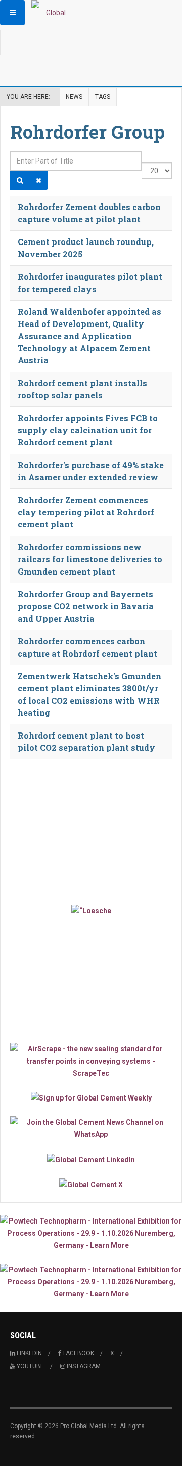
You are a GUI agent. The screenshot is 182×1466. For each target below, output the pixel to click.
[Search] (20, 180)
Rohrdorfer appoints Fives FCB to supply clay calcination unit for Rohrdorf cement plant (88, 430)
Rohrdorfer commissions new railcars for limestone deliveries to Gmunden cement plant (90, 559)
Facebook (78, 1353)
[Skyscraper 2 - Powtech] (91, 1282)
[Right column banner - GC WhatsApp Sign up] (91, 1128)
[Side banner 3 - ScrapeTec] (91, 1061)
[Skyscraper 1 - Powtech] (91, 1233)
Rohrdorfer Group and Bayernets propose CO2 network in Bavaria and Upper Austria (86, 606)
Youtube (29, 1366)
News (74, 96)
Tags (102, 96)
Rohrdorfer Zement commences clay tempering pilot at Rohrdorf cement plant (86, 512)
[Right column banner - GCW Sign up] (91, 1097)
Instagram (83, 1366)
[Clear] (38, 180)
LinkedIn (28, 1353)
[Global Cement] (51, 12)
